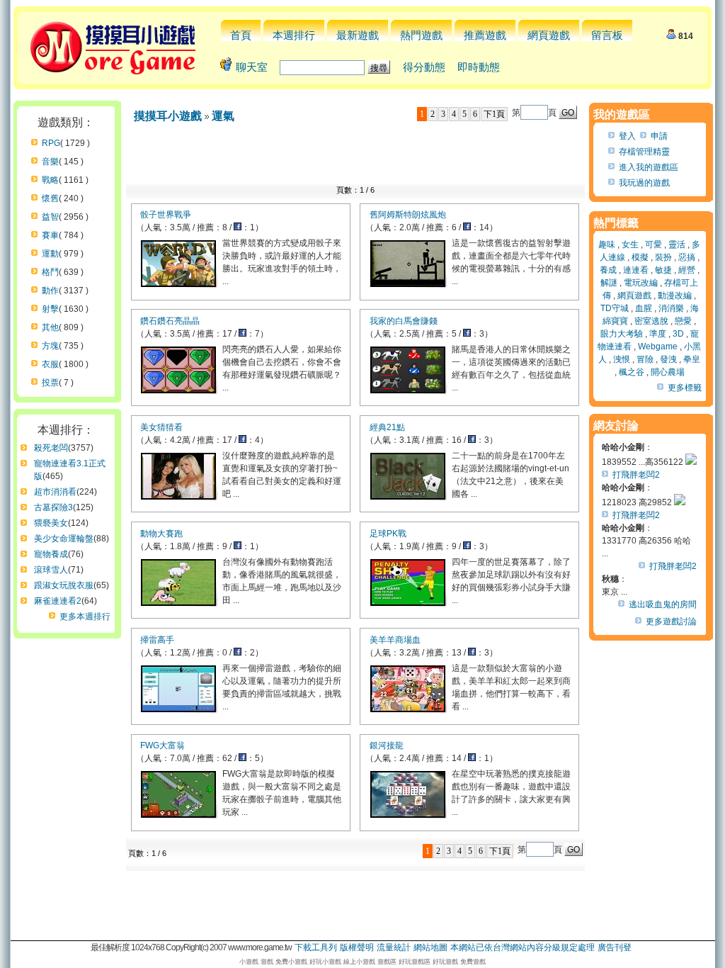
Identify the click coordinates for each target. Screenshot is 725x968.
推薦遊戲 (485, 35)
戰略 (50, 180)
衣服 (50, 364)
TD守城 (614, 308)
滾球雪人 (51, 570)
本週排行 (294, 35)
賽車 (50, 235)
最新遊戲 (357, 35)
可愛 (653, 244)
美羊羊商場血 (395, 640)
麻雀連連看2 (57, 601)
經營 (686, 270)
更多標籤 (685, 388)
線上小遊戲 (359, 961)
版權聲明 (357, 947)
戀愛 (683, 321)
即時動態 (478, 67)
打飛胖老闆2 (636, 475)
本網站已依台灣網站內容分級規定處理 (522, 947)
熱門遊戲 (421, 35)
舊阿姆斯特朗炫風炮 (408, 215)
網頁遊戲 (548, 35)
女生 (630, 244)
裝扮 (663, 257)
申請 (659, 136)
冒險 (644, 359)
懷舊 (50, 198)
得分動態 (424, 67)
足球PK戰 (388, 534)
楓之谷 (631, 372)
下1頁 (494, 114)
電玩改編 (641, 283)
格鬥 (50, 272)
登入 (627, 136)
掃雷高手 (157, 640)
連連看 (636, 270)
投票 (50, 383)
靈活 (676, 244)
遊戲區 (386, 961)
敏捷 (663, 270)
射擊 (50, 309)
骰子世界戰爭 (165, 215)
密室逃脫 (651, 321)
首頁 (240, 35)
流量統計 (394, 947)
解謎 (608, 283)
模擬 (640, 257)
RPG (51, 143)
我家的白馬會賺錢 (404, 321)
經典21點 (387, 427)
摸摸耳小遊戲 (168, 116)
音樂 (50, 162)
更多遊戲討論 (671, 621)
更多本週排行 (84, 616)
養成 (608, 270)
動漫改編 (675, 295)
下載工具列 (316, 947)
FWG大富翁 (162, 745)
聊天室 (252, 67)
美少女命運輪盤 (63, 539)
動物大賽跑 (161, 534)
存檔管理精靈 (644, 152)
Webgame (658, 346)
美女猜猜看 (161, 427)
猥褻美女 (51, 523)
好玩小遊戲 (325, 961)
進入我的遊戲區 (648, 167)
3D (678, 334)
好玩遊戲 (445, 961)
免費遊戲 (473, 961)
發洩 (668, 359)
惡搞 (686, 257)
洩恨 (621, 359)
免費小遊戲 (291, 961)
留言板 (607, 35)
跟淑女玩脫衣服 (63, 585)
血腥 (643, 308)
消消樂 (671, 308)
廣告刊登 (615, 947)
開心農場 (668, 372)
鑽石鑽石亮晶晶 (170, 321)
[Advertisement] (355, 157)
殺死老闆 (51, 448)
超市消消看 (55, 492)
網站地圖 (430, 947)
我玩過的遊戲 (644, 183)
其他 (50, 327)
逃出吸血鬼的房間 (663, 604)
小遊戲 (248, 961)
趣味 (606, 244)
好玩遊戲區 (414, 961)
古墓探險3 (53, 507)
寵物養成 (51, 554)
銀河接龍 (387, 745)
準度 (657, 334)
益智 (50, 217)
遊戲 (267, 961)
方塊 (50, 346)
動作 (50, 291)
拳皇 (691, 359)
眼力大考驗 (621, 334)
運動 (50, 254)
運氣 (223, 116)
